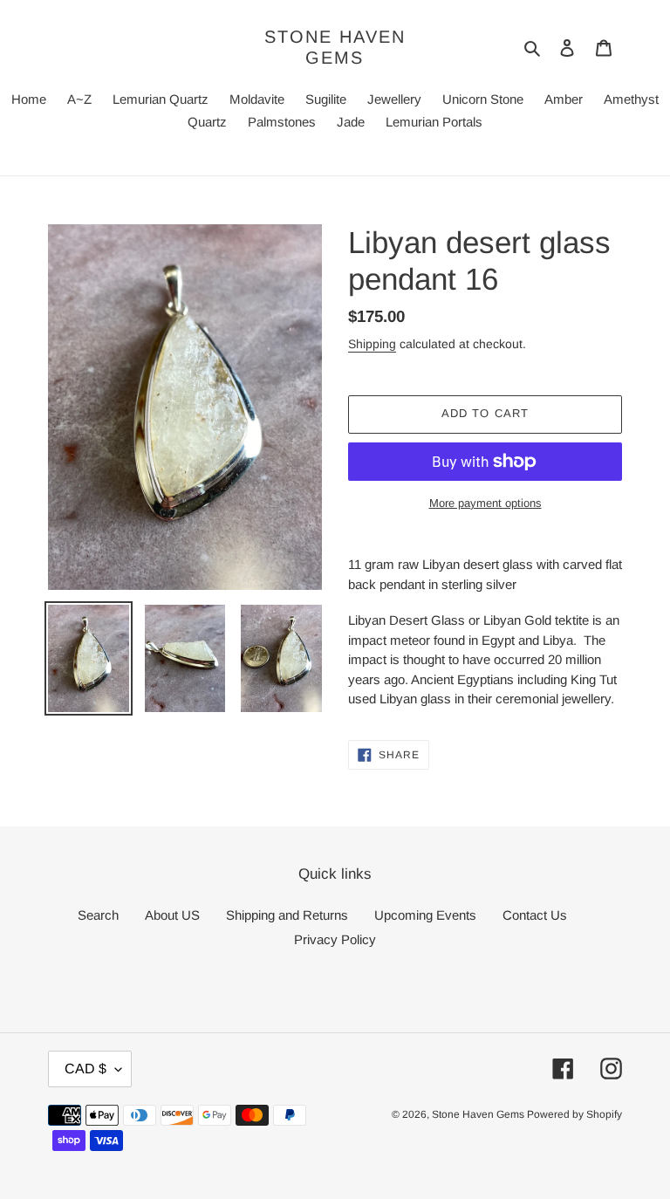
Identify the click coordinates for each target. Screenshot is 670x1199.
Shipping (372, 344)
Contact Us (534, 915)
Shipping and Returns (287, 915)
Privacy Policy (335, 939)
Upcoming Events (425, 915)
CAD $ (85, 1068)
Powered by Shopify (574, 1114)
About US (172, 915)
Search (98, 915)
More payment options (485, 503)
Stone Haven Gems (335, 47)
